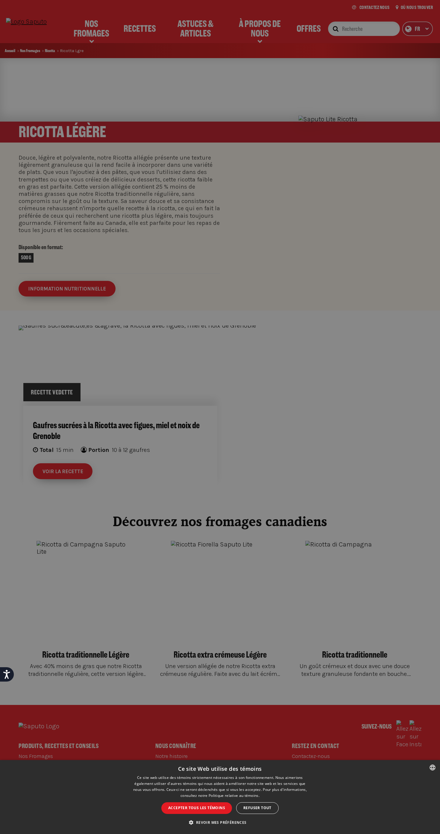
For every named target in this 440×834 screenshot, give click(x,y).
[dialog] (220, 797)
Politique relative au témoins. (234, 795)
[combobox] (433, 768)
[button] (219, 822)
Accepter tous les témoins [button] (196, 807)
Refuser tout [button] (257, 807)
